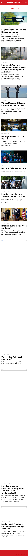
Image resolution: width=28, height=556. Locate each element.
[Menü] (26, 2)
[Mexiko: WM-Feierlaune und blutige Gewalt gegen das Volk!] (14, 512)
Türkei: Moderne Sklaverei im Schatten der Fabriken (13, 104)
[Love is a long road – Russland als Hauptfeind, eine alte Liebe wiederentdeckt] (14, 425)
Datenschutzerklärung (20, 554)
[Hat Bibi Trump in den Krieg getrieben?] (14, 214)
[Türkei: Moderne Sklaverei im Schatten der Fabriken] (14, 91)
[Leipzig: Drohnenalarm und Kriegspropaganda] (14, 18)
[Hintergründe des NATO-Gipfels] (14, 125)
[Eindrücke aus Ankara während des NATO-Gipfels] (14, 182)
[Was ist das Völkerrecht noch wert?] (14, 296)
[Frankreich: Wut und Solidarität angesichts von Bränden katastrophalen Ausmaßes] (14, 53)
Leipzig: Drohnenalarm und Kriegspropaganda (13, 31)
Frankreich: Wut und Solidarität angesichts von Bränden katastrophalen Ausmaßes (13, 68)
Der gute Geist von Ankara (13, 168)
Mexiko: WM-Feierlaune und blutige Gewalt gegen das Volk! (13, 526)
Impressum (24, 552)
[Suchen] (2, 2)
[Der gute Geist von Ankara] (14, 156)
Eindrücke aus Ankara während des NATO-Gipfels (14, 195)
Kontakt (17, 552)
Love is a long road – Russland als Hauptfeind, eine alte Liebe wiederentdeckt (12, 489)
